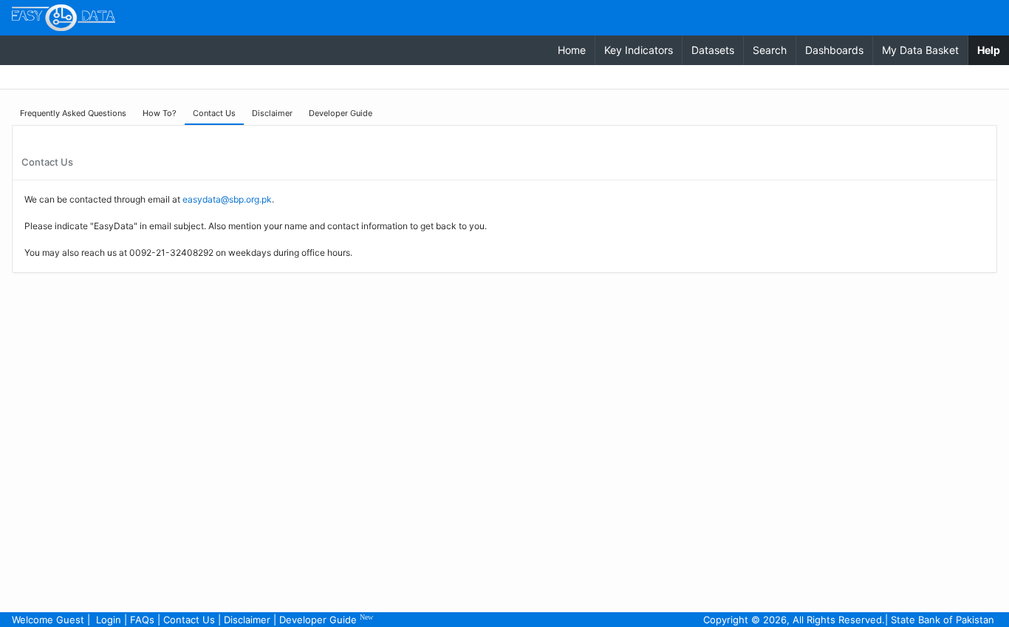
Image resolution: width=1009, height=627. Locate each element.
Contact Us (189, 620)
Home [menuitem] (572, 50)
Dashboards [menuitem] (834, 50)
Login (108, 620)
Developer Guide (326, 619)
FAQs (142, 620)
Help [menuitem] (993, 49)
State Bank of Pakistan (942, 620)
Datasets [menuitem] (712, 50)
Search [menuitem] (770, 50)
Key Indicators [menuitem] (638, 50)
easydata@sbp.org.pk (227, 199)
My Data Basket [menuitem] (920, 50)
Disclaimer (247, 620)
